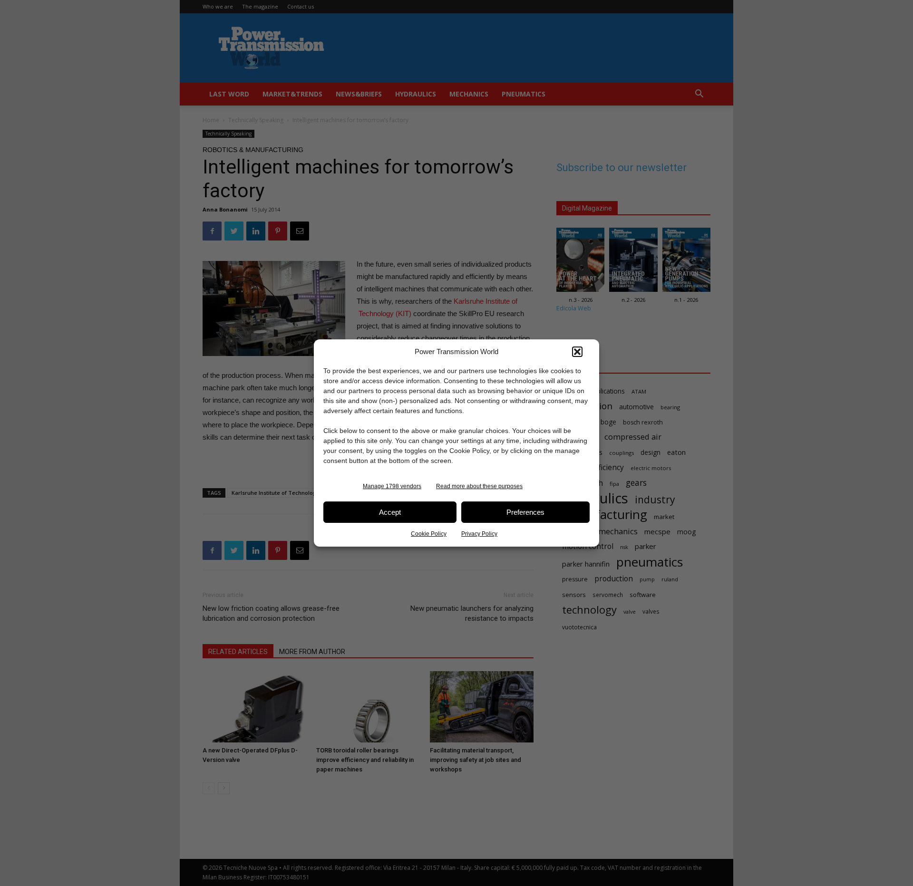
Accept (390, 512)
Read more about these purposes (479, 486)
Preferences (525, 512)
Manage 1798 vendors (392, 486)
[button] (577, 351)
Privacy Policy (479, 533)
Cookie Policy (429, 533)
